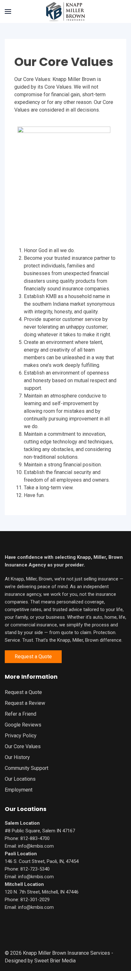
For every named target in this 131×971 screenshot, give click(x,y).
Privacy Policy (21, 736)
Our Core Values (23, 746)
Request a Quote (33, 656)
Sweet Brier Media (55, 961)
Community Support (26, 768)
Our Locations (20, 779)
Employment (18, 790)
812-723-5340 (35, 869)
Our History (17, 757)
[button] (8, 11)
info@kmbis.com (36, 846)
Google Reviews (23, 725)
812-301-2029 (35, 899)
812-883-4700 (35, 838)
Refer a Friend (20, 714)
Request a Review (25, 703)
